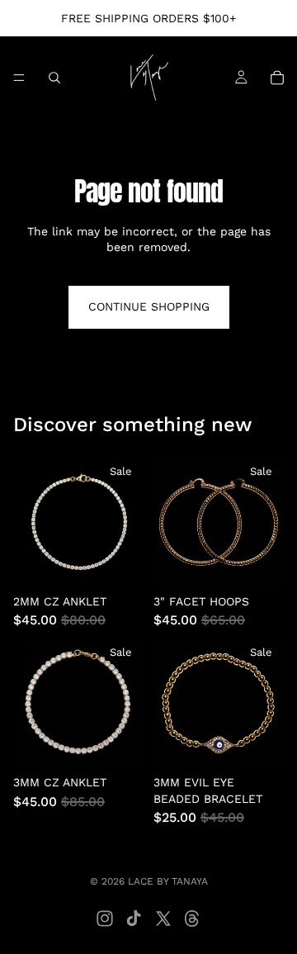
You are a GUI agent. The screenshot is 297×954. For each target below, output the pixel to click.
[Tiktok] (134, 918)
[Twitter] (163, 918)
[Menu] (19, 78)
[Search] (54, 77)
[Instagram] (105, 918)
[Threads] (192, 918)
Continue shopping (149, 306)
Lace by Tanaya (168, 881)
